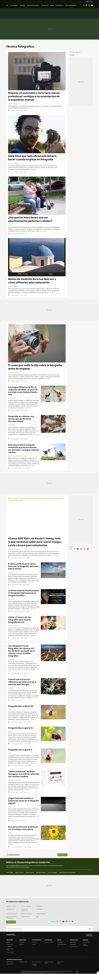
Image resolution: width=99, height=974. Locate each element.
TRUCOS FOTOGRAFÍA (33, 5)
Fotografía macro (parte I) (20, 749)
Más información (61, 972)
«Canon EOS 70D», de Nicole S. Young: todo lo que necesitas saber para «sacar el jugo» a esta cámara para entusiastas (35, 541)
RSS (84, 548)
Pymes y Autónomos (85, 945)
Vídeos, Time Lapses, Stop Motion (17, 456)
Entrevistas (11, 659)
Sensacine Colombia (34, 964)
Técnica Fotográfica (41, 913)
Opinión (10, 225)
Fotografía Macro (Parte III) (20, 706)
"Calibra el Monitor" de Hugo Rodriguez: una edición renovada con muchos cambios (23, 774)
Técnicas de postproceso (25, 909)
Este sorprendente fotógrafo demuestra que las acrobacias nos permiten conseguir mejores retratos (23, 448)
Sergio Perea (15, 792)
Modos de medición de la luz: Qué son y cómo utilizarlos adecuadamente (32, 280)
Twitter (71, 548)
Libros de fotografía (14, 549)
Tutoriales (11, 688)
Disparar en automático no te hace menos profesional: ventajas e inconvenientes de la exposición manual (34, 96)
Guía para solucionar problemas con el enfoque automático (23, 828)
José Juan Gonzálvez (17, 722)
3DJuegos (21, 942)
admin (13, 700)
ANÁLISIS (22, 5)
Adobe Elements (26, 916)
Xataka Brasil (10, 964)
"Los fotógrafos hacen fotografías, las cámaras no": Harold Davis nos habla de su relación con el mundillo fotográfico (21, 650)
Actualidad (11, 599)
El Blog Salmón (86, 942)
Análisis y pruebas (19, 872)
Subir (88, 935)
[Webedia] (89, 1)
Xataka (8, 942)
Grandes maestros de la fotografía (67, 872)
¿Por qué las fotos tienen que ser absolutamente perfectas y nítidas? (30, 219)
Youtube (92, 5)
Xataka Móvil (10, 944)
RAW (37, 916)
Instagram (89, 5)
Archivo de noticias (14, 855)
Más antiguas (62, 855)
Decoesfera (73, 944)
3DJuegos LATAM (23, 962)
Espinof (34, 944)
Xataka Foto (11, 398)
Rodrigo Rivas (16, 638)
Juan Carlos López (16, 468)
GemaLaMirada (15, 439)
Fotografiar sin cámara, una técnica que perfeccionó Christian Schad (21, 419)
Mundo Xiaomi (10, 952)
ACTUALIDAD (14, 5)
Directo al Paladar (49, 942)
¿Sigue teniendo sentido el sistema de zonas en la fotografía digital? (23, 800)
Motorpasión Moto (61, 944)
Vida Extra (21, 944)
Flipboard (86, 5)
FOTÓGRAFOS (59, 5)
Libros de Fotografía (41, 872)
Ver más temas (11, 922)
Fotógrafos (11, 425)
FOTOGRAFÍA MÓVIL (70, 5)
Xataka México (10, 962)
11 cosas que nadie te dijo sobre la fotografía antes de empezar (35, 366)
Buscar (89, 928)
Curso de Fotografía (52, 872)
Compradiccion (73, 946)
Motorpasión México (60, 962)
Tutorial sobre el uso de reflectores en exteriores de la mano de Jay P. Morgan (22, 682)
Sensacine (34, 942)
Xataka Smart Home (10, 949)
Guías (9, 709)
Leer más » (31, 108)
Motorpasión (60, 942)
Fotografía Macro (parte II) (20, 727)
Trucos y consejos (13, 103)
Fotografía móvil (11, 909)
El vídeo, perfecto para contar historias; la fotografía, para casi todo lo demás (23, 566)
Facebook (84, 5)
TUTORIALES (44, 5)
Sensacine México (36, 962)
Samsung (72, 55)
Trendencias (73, 942)
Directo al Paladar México (49, 962)
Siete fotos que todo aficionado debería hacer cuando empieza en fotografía (32, 157)
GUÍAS (52, 5)
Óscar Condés (15, 110)
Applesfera (9, 946)
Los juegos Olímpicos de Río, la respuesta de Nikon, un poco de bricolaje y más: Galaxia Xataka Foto (23, 391)
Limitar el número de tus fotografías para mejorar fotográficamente (19, 619)
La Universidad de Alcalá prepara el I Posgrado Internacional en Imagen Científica (23, 593)
